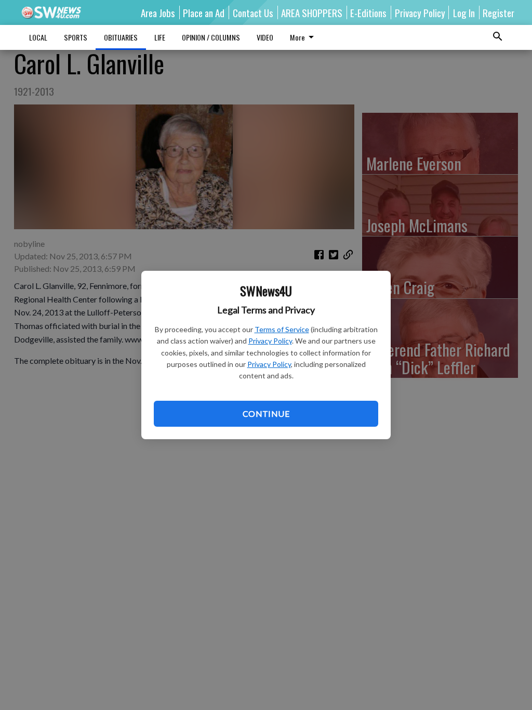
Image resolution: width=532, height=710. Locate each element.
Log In (464, 12)
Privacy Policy (270, 340)
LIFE (159, 37)
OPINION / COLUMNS (211, 37)
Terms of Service (282, 329)
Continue (266, 413)
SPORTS (75, 37)
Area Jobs (158, 12)
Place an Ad (203, 12)
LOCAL (38, 37)
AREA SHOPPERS (311, 12)
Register (498, 12)
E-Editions (368, 12)
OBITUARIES (121, 37)
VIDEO (265, 37)
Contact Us (253, 12)
